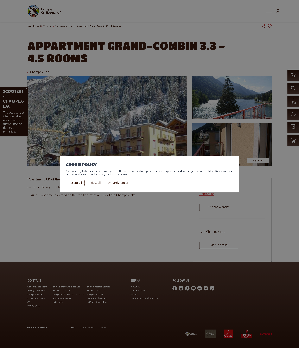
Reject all (95, 183)
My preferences (117, 183)
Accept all (75, 183)
